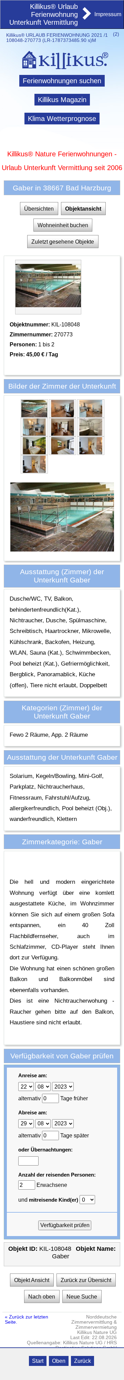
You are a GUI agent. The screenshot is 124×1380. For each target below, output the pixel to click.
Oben (58, 1361)
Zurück (82, 1361)
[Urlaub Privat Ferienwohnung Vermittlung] (86, 17)
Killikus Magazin (62, 99)
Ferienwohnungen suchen (62, 81)
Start (37, 1361)
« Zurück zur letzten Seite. (26, 1319)
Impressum (107, 14)
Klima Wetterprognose (62, 118)
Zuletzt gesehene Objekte (62, 242)
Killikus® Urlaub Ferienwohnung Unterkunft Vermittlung (43, 14)
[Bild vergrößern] (34, 415)
